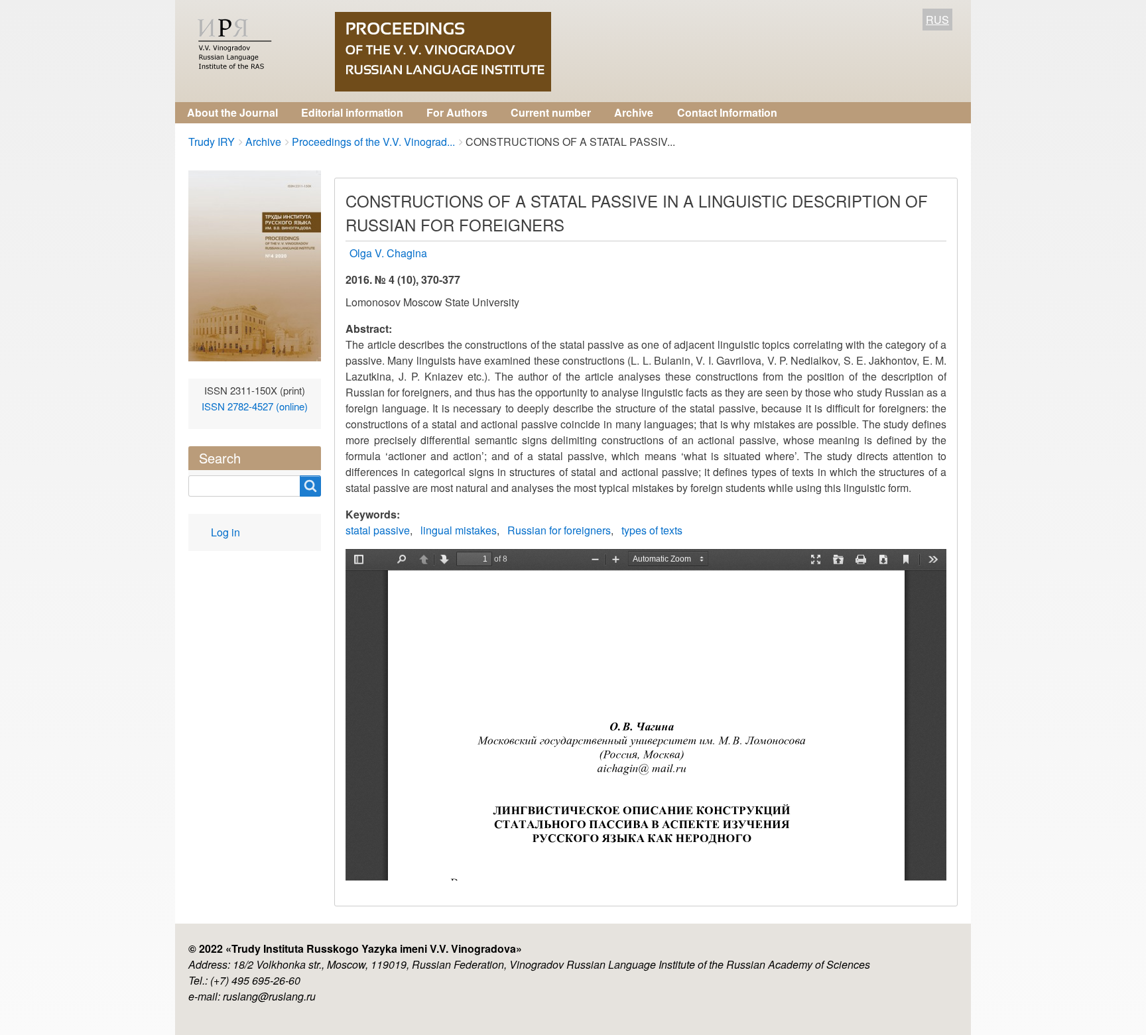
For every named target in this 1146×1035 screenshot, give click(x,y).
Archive (633, 112)
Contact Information (727, 112)
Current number (551, 112)
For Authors (456, 112)
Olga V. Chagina (388, 253)
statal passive (378, 530)
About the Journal (232, 112)
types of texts (651, 530)
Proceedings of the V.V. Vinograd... (373, 141)
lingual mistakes (458, 530)
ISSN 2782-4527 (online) (255, 406)
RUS (937, 19)
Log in (225, 532)
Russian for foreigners (559, 530)
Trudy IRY (211, 141)
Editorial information (352, 112)
